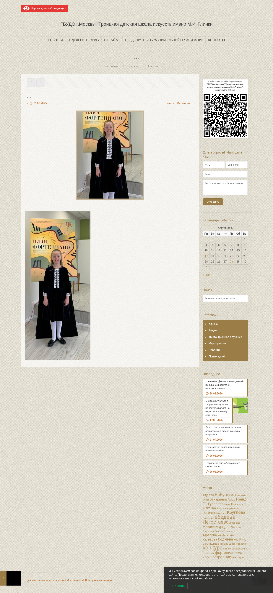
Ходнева (225, 539)
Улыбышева (226, 535)
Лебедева (223, 517)
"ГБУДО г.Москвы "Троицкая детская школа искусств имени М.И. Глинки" (136, 24)
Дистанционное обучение (225, 337)
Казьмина (221, 513)
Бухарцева (218, 499)
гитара (224, 543)
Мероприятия (217, 343)
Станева (228, 531)
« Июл (206, 274)
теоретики (208, 553)
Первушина (208, 531)
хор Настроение (217, 557)
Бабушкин (225, 494)
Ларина (206, 518)
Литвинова (234, 523)
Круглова (236, 512)
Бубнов (206, 500)
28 (231, 261)
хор (239, 553)
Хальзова (210, 539)
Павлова (236, 527)
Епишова (226, 504)
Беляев (241, 495)
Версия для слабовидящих (48, 8)
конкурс (212, 547)
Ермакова (237, 504)
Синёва (218, 531)
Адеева (208, 495)
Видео (213, 330)
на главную (112, 66)
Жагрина (209, 508)
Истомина (209, 512)
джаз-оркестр (237, 543)
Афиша (213, 324)
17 (206, 256)
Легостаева (216, 522)
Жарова (221, 508)
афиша (214, 543)
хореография (238, 557)
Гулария (214, 504)
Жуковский (233, 508)
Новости (133, 66)
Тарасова (210, 535)
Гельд (231, 499)
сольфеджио (239, 548)
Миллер (209, 527)
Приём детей (217, 356)
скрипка (227, 549)
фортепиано (226, 552)
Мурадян (222, 527)
